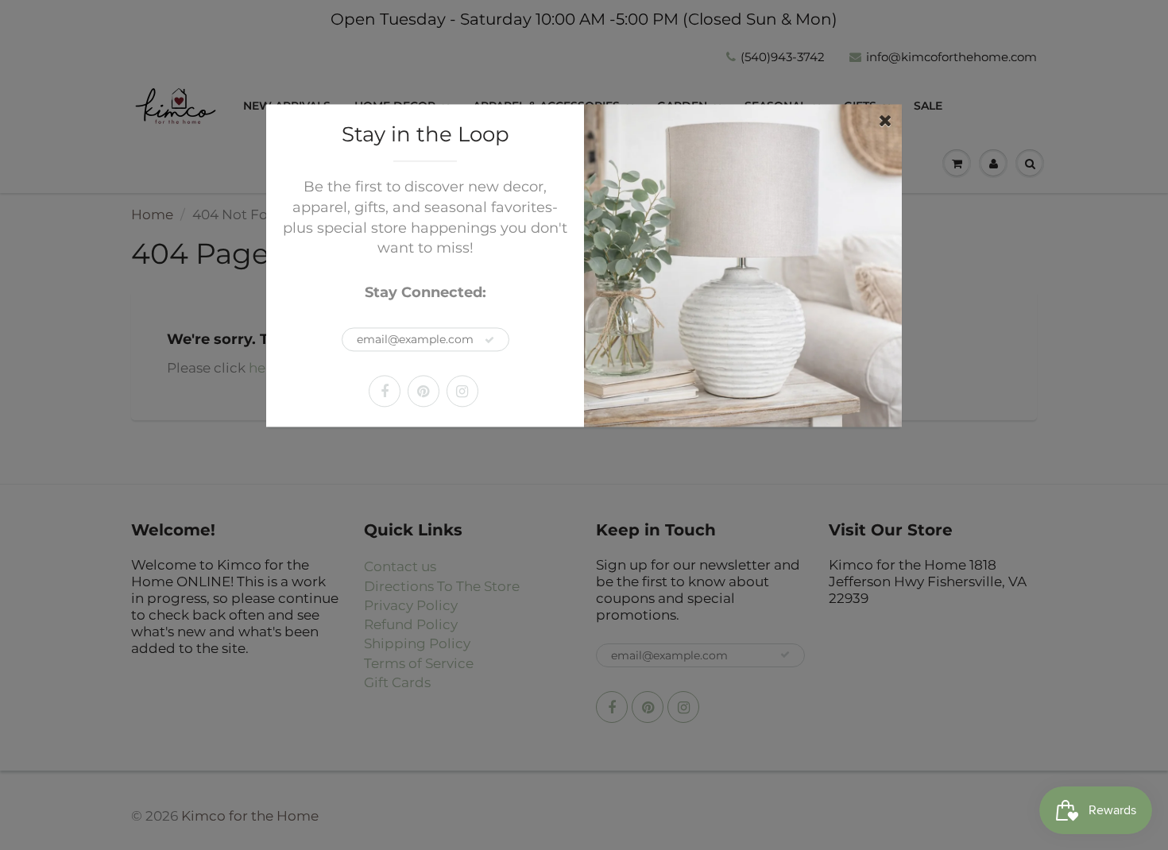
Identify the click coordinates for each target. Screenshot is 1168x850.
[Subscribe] (489, 340)
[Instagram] (462, 391)
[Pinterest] (423, 391)
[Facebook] (384, 391)
